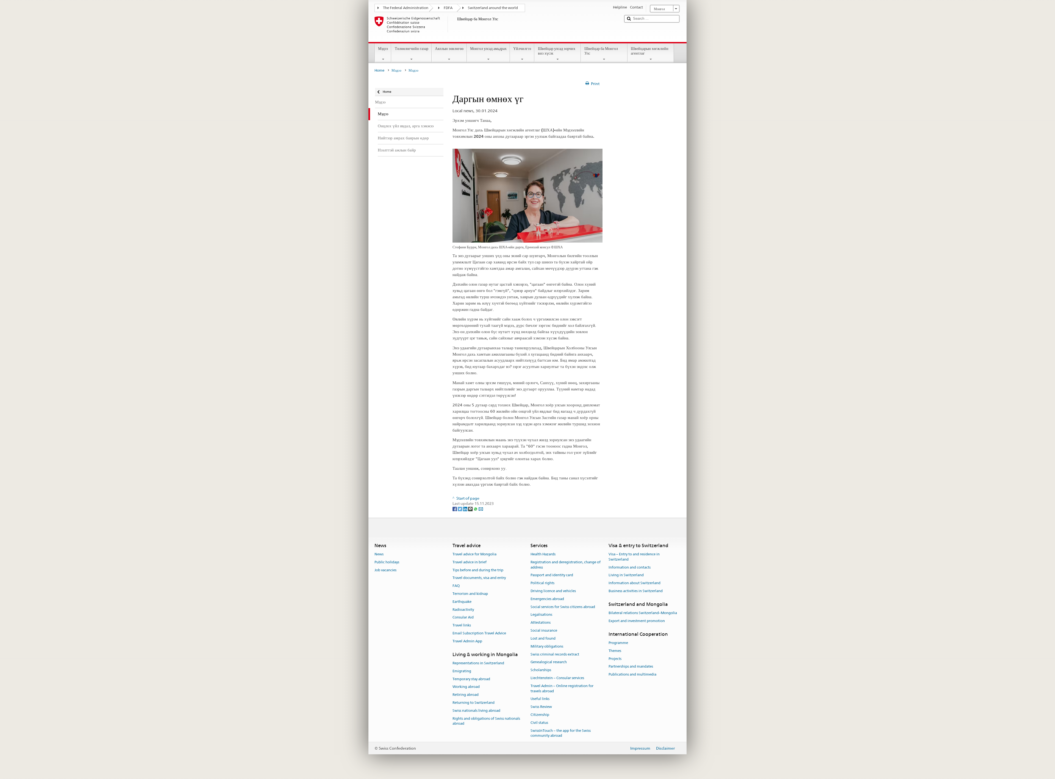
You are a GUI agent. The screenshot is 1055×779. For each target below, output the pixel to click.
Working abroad (466, 687)
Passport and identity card (552, 575)
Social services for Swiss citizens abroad (563, 607)
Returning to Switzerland (473, 703)
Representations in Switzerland (478, 663)
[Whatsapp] (476, 509)
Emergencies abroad (547, 599)
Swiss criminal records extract (555, 654)
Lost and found (543, 638)
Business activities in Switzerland (636, 591)
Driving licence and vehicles (553, 591)
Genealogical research (549, 662)
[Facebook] (455, 509)
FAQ (456, 586)
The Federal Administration (405, 8)
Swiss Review (541, 707)
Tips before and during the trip (477, 570)
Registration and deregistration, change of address (566, 564)
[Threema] (470, 509)
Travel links (461, 625)
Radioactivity (463, 610)
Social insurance (544, 630)
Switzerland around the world (493, 8)
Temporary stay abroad (471, 679)
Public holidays (386, 562)
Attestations (541, 623)
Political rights (542, 583)
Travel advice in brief (469, 562)
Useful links (540, 699)
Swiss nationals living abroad (476, 710)
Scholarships (541, 670)
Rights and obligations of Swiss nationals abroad (486, 721)
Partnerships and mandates (631, 667)
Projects (615, 659)
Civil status (539, 723)
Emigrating (461, 671)
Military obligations (547, 646)
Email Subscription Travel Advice (479, 633)
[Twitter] (460, 509)
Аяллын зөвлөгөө (449, 48)
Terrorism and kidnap (470, 594)
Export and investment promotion (637, 621)
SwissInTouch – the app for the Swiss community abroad (561, 733)
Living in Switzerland (626, 575)
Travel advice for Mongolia (474, 554)
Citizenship (540, 715)
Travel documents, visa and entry (479, 578)
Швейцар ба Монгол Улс (601, 50)
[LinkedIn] (465, 509)
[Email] (481, 509)
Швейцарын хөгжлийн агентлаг (649, 50)
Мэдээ (383, 48)
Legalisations (541, 615)
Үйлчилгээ (522, 48)
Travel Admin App (467, 641)
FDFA (448, 8)
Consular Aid (463, 617)
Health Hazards (543, 554)
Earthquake (461, 602)
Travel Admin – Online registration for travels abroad (562, 688)
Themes (615, 651)
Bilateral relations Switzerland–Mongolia (643, 613)
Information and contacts (630, 567)
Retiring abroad (465, 695)
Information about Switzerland (634, 583)
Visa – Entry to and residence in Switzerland (634, 556)
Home (379, 70)
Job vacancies (385, 570)
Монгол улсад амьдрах (488, 48)
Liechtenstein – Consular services (557, 678)
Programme (618, 643)
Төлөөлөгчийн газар (411, 48)
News (379, 554)
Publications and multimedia (632, 675)
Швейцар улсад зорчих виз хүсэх (556, 50)
